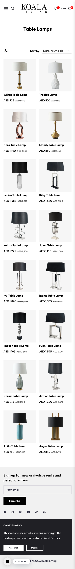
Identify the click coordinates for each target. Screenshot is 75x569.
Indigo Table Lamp (51, 295)
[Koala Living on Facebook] (5, 511)
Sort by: (35, 51)
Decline (35, 547)
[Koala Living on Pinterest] (13, 511)
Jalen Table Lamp (50, 245)
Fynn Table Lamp (50, 345)
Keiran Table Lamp (15, 245)
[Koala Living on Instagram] (21, 511)
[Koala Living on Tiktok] (37, 511)
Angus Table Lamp (51, 446)
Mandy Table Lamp (51, 145)
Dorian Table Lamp (15, 396)
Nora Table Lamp (14, 145)
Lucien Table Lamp (15, 195)
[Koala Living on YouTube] (29, 511)
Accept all (13, 547)
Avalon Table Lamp (51, 396)
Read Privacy (52, 538)
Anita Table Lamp (14, 446)
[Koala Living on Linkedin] (44, 511)
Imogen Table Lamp (16, 345)
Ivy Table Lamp (13, 295)
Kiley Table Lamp (50, 195)
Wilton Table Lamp (15, 94)
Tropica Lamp (48, 94)
